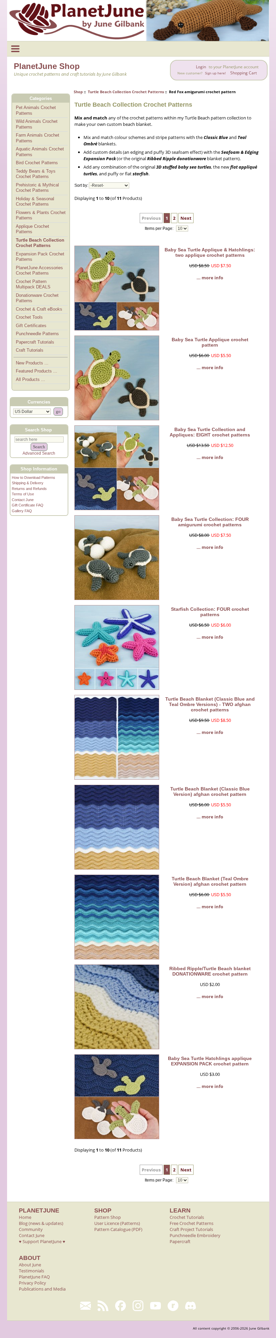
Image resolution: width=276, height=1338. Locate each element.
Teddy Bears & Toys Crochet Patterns (36, 174)
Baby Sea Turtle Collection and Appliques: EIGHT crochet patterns (210, 432)
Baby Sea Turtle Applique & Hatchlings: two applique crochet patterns (210, 252)
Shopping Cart (243, 73)
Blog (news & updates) (41, 1223)
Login (201, 67)
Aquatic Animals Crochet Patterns (40, 151)
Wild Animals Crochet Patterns (37, 124)
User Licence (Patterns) (117, 1223)
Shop (78, 91)
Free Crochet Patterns (191, 1223)
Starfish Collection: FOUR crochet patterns (210, 611)
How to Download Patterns (33, 478)
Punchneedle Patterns (37, 333)
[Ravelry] (173, 1305)
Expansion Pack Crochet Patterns (40, 256)
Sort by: (81, 185)
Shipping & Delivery (27, 483)
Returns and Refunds (29, 489)
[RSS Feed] (103, 1305)
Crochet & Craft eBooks (39, 309)
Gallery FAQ (22, 511)
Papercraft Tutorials (35, 342)
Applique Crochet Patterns (32, 229)
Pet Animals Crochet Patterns (36, 110)
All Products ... (30, 379)
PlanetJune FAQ (34, 1277)
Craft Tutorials (29, 350)
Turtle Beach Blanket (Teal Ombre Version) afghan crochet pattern (210, 881)
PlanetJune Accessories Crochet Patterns (39, 270)
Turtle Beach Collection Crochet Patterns (126, 91)
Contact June (23, 500)
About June (30, 1265)
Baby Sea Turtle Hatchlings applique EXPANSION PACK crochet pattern (210, 1061)
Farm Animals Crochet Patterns (37, 138)
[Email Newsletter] (85, 1305)
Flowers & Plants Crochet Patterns (41, 215)
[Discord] (190, 1305)
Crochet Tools (29, 317)
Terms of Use (23, 494)
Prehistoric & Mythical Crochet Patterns (37, 187)
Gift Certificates (31, 325)
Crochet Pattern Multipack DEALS (33, 284)
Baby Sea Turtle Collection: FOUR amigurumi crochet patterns (210, 522)
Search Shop (38, 429)
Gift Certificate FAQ (27, 505)
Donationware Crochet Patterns (37, 298)
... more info (210, 278)
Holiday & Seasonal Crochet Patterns (35, 201)
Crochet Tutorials (187, 1217)
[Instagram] (138, 1305)
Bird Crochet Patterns (37, 162)
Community (31, 1229)
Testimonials (31, 1271)
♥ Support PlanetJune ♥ (42, 1241)
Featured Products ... (36, 371)
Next (186, 218)
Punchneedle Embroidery (195, 1235)
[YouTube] (155, 1305)
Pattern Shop (107, 1217)
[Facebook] (120, 1305)
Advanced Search (39, 453)
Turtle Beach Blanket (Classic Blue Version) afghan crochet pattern (210, 791)
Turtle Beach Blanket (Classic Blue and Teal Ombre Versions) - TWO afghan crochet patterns (210, 704)
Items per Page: (159, 228)
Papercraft (180, 1241)
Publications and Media (42, 1289)
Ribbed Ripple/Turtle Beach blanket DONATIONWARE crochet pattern (210, 971)
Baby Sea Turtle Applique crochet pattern (210, 342)
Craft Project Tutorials (191, 1229)
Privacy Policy (32, 1283)
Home (25, 1217)
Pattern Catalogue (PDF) (118, 1229)
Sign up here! (215, 73)
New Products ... (32, 362)
